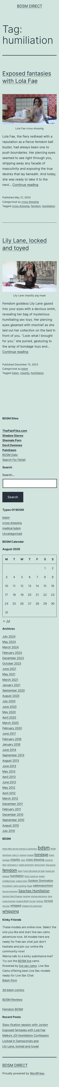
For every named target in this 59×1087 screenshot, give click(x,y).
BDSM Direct (29, 6)
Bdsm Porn (9, 980)
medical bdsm (11, 528)
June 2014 (9, 749)
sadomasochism (43, 885)
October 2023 (11, 663)
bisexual (23, 855)
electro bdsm (39, 865)
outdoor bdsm (21, 881)
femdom (36, 206)
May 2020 (9, 712)
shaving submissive (39, 896)
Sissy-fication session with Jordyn (25, 1024)
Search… (8, 475)
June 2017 (9, 733)
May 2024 (9, 641)
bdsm (24, 368)
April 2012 (9, 793)
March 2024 (10, 647)
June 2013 (9, 766)
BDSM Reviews (12, 999)
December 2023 (13, 658)
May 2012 (8, 787)
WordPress (37, 1073)
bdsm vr (15, 855)
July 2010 (8, 830)
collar (23, 860)
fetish (20, 871)
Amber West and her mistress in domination (19, 849)
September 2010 (13, 820)
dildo (4, 865)
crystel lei (49, 860)
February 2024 (12, 652)
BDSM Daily (10, 454)
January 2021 (11, 685)
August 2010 (10, 825)
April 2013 (9, 776)
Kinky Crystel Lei (31, 876)
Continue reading (25, 185)
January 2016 (11, 744)
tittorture (39, 901)
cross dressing (30, 201)
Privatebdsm (7, 886)
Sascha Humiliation (10, 891)
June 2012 (9, 782)
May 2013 (8, 771)
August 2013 (10, 760)
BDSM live (24, 961)
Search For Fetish (14, 459)
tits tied (32, 901)
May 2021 (8, 674)
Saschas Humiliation (34, 891)
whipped (15, 905)
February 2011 (11, 809)
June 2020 (9, 706)
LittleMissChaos (8, 881)
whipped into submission (32, 906)
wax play (6, 906)
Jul (8, 621)
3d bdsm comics (13, 990)
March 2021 (10, 679)
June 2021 (9, 668)
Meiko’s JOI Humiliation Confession (25, 1035)
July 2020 (8, 701)
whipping (10, 911)
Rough (29, 886)
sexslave (26, 896)
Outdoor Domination (40, 880)
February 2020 (12, 728)
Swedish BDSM (22, 901)
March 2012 (10, 798)
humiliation (48, 206)
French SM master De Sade (34, 871)
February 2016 (11, 739)
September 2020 (13, 690)
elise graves (51, 865)
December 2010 (12, 814)
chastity (24, 373)
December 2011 (12, 803)
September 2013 (13, 755)
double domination (26, 865)
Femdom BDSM (12, 1009)
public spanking (19, 886)
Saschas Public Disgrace (12, 896)
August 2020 (10, 695)
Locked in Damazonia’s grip (20, 1041)
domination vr (12, 865)
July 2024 (9, 636)
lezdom (42, 876)
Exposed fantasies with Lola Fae (23, 1030)
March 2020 (10, 722)
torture (48, 900)
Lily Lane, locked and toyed (20, 1046)
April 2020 (9, 717)
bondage (41, 854)
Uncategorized (12, 533)
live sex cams (28, 965)
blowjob (30, 855)
